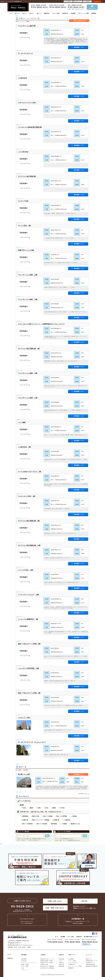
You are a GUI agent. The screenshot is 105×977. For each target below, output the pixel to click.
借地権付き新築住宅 (92, 966)
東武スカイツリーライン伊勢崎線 (40, 820)
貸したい (39, 13)
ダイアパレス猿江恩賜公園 (27, 176)
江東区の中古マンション (47, 959)
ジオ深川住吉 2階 (24, 447)
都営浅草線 (54, 823)
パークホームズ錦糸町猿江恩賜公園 (30, 127)
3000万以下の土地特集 (47, 968)
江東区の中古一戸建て (46, 962)
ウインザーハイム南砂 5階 (27, 26)
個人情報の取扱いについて (91, 936)
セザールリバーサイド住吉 (27, 102)
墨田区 (31, 808)
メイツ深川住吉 (23, 152)
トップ (11, 13)
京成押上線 (25, 820)
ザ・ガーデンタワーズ (25, 53)
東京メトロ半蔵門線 (61, 816)
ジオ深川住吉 (22, 78)
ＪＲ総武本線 (66, 820)
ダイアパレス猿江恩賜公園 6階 (29, 348)
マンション (24, 970)
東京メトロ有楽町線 (27, 823)
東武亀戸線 (56, 820)
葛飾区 (54, 808)
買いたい (17, 13)
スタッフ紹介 (56, 13)
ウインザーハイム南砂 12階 (27, 275)
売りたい (24, 13)
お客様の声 (65, 13)
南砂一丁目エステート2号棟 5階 (29, 644)
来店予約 (84, 901)
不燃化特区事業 (90, 964)
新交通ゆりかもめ (75, 823)
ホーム (56, 936)
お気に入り (78, 1)
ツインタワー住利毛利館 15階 (28, 668)
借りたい (32, 13)
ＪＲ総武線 (74, 816)
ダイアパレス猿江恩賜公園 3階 (29, 521)
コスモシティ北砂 (24, 717)
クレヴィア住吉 (23, 201)
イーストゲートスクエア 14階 (28, 594)
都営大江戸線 (35, 816)
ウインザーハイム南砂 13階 (27, 299)
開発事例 (71, 968)
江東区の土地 (44, 964)
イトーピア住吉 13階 (25, 570)
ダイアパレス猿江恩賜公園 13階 (29, 545)
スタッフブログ (73, 962)
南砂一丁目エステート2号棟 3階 (29, 693)
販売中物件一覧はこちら (84, 793)
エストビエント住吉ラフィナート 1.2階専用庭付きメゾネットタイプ (41, 324)
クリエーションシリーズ (28, 962)
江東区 (39, 808)
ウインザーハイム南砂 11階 (27, 398)
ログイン (97, 1)
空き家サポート (90, 962)
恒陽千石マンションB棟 (26, 250)
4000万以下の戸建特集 (47, 966)
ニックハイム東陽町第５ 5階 (28, 619)
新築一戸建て (25, 964)
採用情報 (93, 13)
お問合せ (61, 962)
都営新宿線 (25, 816)
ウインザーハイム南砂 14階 (27, 373)
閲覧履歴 (88, 1)
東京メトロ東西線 (47, 816)
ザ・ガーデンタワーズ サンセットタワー (32, 742)
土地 (22, 968)
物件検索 (69, 1)
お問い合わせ (92, 8)
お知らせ (10, 958)
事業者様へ (47, 13)
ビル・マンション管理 (75, 966)
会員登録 (61, 959)
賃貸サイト (89, 959)
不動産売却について (92, 960)
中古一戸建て (25, 966)
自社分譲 (24, 960)
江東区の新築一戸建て (46, 960)
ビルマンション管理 (83, 13)
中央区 (24, 808)
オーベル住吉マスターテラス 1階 (29, 471)
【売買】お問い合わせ (54, 901)
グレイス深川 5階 (24, 225)
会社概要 (73, 13)
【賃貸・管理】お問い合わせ (54, 908)
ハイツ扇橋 (21, 422)
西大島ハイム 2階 (24, 774)
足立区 (46, 808)
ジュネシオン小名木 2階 (26, 496)
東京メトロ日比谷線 (42, 823)
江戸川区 (62, 808)
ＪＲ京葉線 (64, 823)
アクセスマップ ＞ (28, 945)
